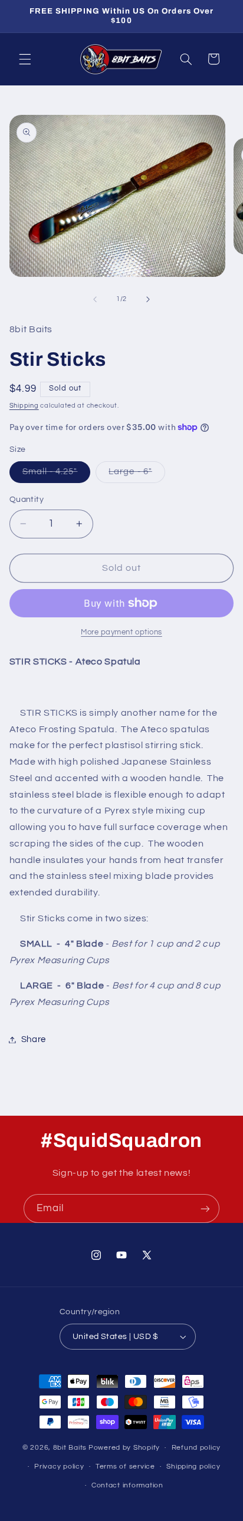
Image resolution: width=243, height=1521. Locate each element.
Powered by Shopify (124, 1447)
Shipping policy (193, 1466)
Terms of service (125, 1466)
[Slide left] (95, 299)
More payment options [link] (121, 632)
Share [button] (33, 1039)
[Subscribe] (205, 1208)
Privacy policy (59, 1466)
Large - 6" (137, 475)
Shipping (24, 405)
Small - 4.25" (56, 475)
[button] (24, 58)
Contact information (127, 1485)
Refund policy (196, 1447)
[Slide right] (148, 299)
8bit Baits (70, 1447)
